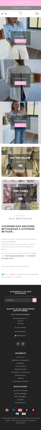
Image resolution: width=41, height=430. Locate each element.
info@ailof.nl (21, 335)
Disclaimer (20, 363)
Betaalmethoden (20, 369)
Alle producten (20, 402)
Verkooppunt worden (20, 381)
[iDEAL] (7, 410)
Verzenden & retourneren (20, 372)
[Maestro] (26, 410)
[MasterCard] (32, 410)
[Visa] (23, 413)
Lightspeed (24, 420)
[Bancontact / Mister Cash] (17, 413)
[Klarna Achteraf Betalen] (20, 410)
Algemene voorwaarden (20, 360)
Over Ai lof (20, 357)
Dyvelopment (20, 423)
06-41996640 (16, 277)
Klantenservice (20, 375)
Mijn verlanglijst (20, 396)
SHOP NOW (20, 41)
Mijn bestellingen (20, 393)
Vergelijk (20, 399)
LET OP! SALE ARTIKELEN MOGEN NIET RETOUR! (20, 3)
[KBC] (13, 410)
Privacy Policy (20, 366)
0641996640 (21, 327)
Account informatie (20, 390)
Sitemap (20, 378)
